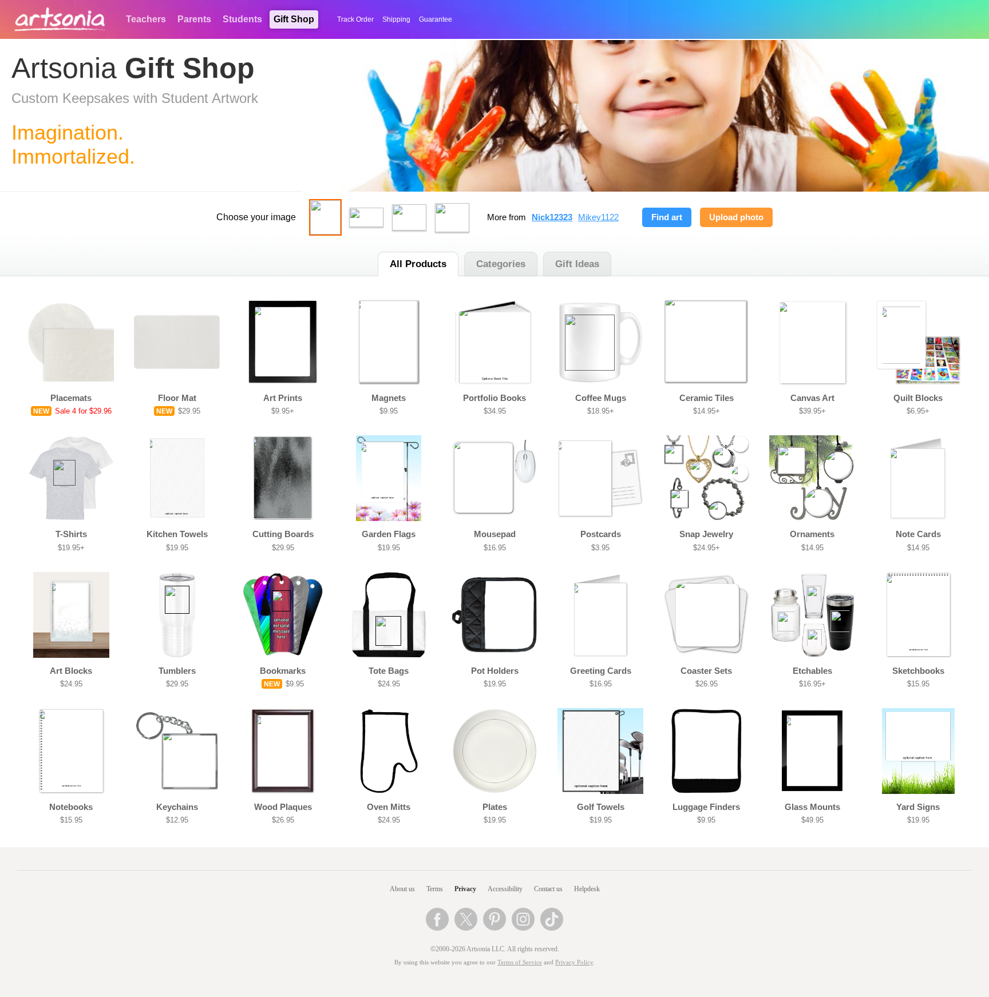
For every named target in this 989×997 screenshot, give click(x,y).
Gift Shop (294, 19)
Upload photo (736, 217)
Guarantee (435, 19)
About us (402, 889)
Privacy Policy (574, 962)
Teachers (146, 19)
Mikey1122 (598, 217)
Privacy (465, 889)
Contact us (548, 889)
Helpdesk (587, 889)
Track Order (355, 19)
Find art (666, 217)
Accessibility (505, 889)
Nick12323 (552, 217)
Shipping (396, 19)
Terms (434, 889)
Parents (194, 19)
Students (242, 19)
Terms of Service (519, 962)
